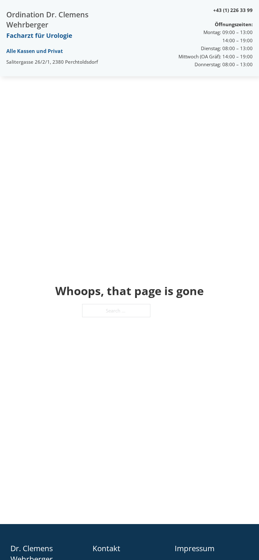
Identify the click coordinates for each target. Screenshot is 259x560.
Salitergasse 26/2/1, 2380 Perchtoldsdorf (52, 62)
